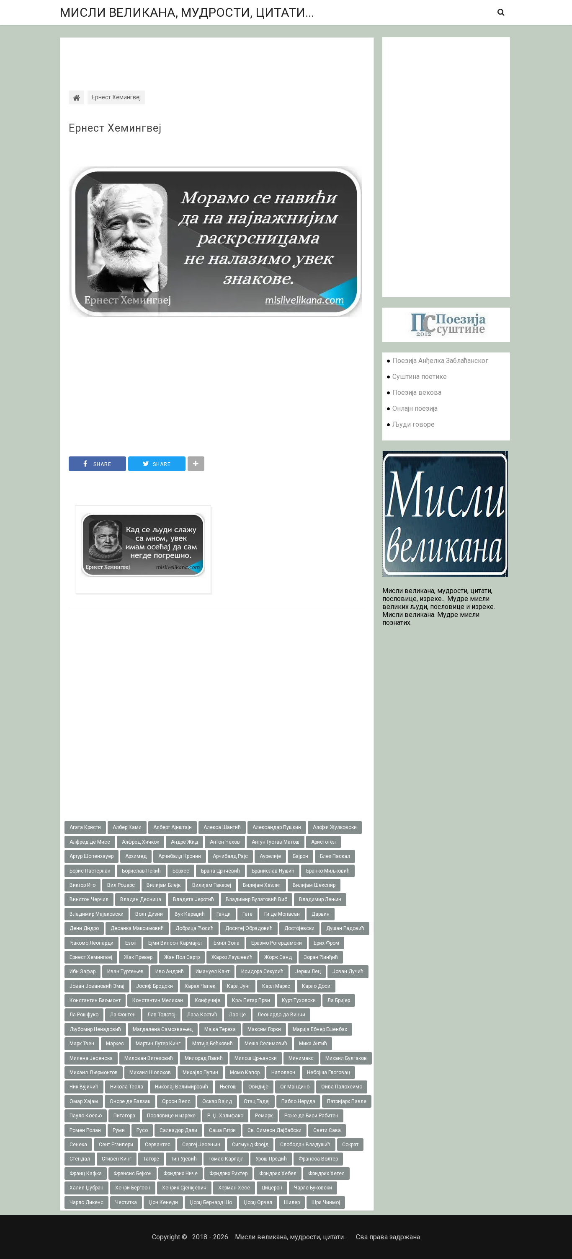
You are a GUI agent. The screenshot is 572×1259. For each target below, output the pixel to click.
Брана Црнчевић (220, 871)
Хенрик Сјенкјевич (184, 1188)
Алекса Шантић (222, 827)
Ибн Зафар (82, 971)
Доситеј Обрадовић (249, 928)
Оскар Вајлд (217, 1101)
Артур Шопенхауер (91, 856)
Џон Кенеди (163, 1202)
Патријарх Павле (346, 1101)
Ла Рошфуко (84, 1015)
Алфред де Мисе (90, 842)
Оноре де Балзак (130, 1101)
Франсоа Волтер (318, 1159)
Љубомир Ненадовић (95, 1029)
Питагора (124, 1116)
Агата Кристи (85, 827)
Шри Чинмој (326, 1202)
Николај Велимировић (181, 1087)
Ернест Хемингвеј (115, 128)
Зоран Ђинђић (321, 957)
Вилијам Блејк (163, 885)
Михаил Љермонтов (94, 1072)
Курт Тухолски (299, 1000)
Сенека (78, 1145)
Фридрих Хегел (326, 1173)
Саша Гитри (222, 1130)
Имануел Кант (212, 971)
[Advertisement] (217, 56)
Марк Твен (82, 1044)
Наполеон (283, 1072)
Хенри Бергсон (132, 1188)
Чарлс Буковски (313, 1188)
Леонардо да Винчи (281, 1015)
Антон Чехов (225, 842)
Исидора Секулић (262, 971)
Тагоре (151, 1159)
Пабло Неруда (298, 1101)
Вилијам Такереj (211, 885)
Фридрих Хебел (277, 1173)
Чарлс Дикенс (86, 1202)
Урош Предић (271, 1159)
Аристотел (323, 842)
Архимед (136, 856)
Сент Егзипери (116, 1145)
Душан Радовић (345, 928)
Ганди (223, 914)
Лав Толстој (161, 1015)
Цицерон (272, 1188)
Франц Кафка (86, 1173)
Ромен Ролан (85, 1130)
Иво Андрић (169, 971)
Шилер (292, 1202)
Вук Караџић (190, 914)
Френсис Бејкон (132, 1173)
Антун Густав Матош (275, 842)
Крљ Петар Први (251, 1000)
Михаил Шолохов (150, 1072)
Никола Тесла (126, 1087)
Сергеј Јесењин (201, 1145)
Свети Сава (327, 1130)
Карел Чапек (200, 986)
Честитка (126, 1202)
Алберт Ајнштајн (172, 827)
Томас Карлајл (226, 1159)
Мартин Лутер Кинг (158, 1044)
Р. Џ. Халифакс (225, 1116)
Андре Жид (184, 842)
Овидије (258, 1087)
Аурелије (270, 856)
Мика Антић (313, 1044)
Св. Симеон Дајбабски (274, 1130)
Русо (142, 1130)
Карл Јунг (238, 986)
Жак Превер (138, 957)
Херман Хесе (234, 1188)
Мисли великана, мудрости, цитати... (187, 12)
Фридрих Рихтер (228, 1173)
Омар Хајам (84, 1101)
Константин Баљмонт (95, 1000)
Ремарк (264, 1116)
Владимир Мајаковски (97, 914)
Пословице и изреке (171, 1116)
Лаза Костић (202, 1015)
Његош (228, 1087)
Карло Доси (316, 986)
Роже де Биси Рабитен (311, 1116)
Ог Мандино (294, 1087)
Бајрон (300, 856)
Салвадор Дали (178, 1130)
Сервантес (157, 1145)
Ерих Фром (326, 943)
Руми (119, 1130)
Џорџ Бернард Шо (211, 1202)
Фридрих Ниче (180, 1173)
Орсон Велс (176, 1101)
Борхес (181, 871)
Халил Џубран (86, 1188)
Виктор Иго (82, 885)
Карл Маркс (276, 986)
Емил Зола (227, 943)
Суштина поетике (419, 377)
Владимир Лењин (320, 899)
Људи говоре (413, 424)
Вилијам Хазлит (262, 885)
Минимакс (301, 1058)
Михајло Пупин (200, 1072)
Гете (247, 914)
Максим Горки (264, 1029)
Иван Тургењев (125, 971)
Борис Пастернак (90, 871)
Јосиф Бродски (154, 986)
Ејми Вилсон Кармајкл (175, 943)
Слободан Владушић (305, 1145)
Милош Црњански (255, 1058)
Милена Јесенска (91, 1058)
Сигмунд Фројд (250, 1145)
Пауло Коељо (86, 1116)
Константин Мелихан (157, 1000)
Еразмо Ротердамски (276, 943)
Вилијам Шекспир (314, 885)
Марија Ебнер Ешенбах (320, 1029)
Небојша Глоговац (328, 1072)
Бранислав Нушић (273, 871)
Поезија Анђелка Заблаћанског (440, 361)
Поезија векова (416, 392)
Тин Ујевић (184, 1159)
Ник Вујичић (84, 1087)
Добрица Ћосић (194, 928)
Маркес (115, 1044)
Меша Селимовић (266, 1044)
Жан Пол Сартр (182, 957)
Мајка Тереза (220, 1029)
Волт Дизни (149, 914)
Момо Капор (245, 1072)
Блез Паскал (335, 856)
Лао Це (237, 1015)
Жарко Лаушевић (232, 957)
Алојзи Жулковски (335, 827)
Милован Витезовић (148, 1058)
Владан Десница (140, 899)
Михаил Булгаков (346, 1058)
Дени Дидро (84, 928)
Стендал (80, 1159)
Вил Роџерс (121, 885)
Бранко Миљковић (328, 871)
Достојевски (299, 928)
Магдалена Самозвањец (163, 1029)
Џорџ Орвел (258, 1202)
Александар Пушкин (277, 827)
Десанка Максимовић (137, 928)
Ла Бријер (338, 1000)
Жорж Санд (278, 957)
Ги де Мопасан (282, 914)
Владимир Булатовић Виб (256, 899)
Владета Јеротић (193, 899)
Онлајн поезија (415, 408)
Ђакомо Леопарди (91, 943)
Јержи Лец (308, 971)
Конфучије (207, 1000)
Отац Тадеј (257, 1101)
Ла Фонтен (123, 1015)
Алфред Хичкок (140, 842)
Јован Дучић (347, 971)
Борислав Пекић (141, 871)
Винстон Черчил (89, 899)
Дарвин (321, 914)
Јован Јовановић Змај (97, 986)
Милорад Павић (204, 1058)
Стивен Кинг (116, 1159)
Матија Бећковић (212, 1044)
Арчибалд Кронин (179, 856)
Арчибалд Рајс (230, 856)
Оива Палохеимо (341, 1087)
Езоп (131, 943)
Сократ (350, 1145)
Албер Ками (127, 827)
